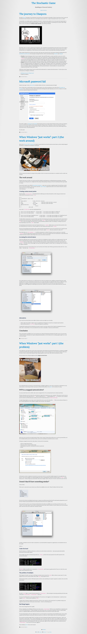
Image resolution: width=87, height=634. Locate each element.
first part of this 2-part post (29, 144)
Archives (45, 10)
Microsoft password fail (32, 81)
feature (43, 186)
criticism (35, 123)
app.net (24, 17)
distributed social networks (24, 53)
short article (32, 85)
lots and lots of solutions (37, 185)
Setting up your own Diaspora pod (27, 73)
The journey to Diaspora (32, 13)
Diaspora (61, 53)
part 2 (51, 386)
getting (29, 123)
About (41, 10)
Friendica (56, 53)
